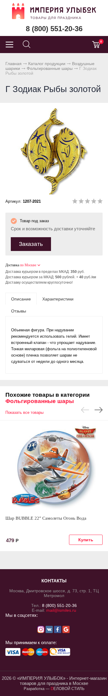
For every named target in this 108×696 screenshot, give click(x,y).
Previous (85, 410)
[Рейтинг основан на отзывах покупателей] (87, 202)
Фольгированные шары (50, 68)
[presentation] (21, 298)
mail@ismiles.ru (61, 610)
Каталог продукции (46, 63)
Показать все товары (24, 412)
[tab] (21, 299)
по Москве (28, 265)
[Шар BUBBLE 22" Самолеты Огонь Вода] (54, 468)
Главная (13, 63)
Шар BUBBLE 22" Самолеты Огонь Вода (45, 518)
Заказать (31, 244)
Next (98, 410)
